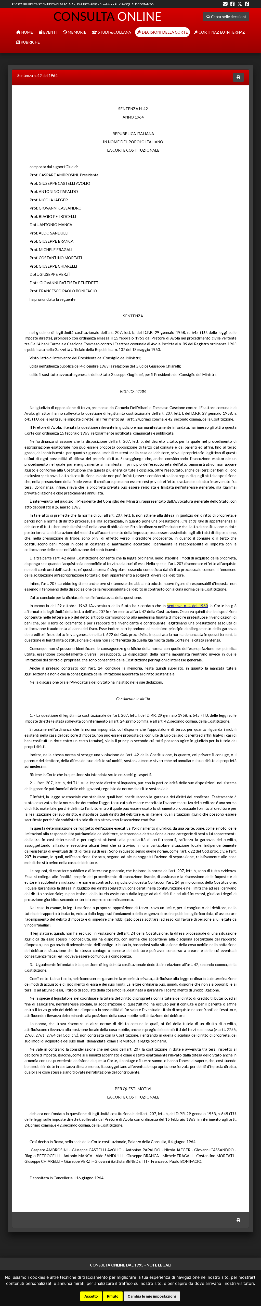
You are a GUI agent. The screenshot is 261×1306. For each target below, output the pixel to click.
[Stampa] (238, 77)
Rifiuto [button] (113, 1296)
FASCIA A (67, 4)
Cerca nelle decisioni (228, 16)
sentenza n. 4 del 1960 (187, 605)
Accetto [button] (91, 1296)
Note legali (159, 1265)
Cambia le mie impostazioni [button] (152, 1296)
